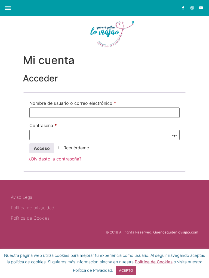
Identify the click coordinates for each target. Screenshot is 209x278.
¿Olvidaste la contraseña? (55, 159)
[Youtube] (201, 8)
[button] (8, 8)
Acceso (42, 148)
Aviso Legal (22, 197)
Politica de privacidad (32, 207)
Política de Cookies (154, 261)
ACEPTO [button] (126, 270)
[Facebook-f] (183, 8)
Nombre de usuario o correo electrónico (84, 102)
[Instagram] (192, 8)
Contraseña (54, 124)
